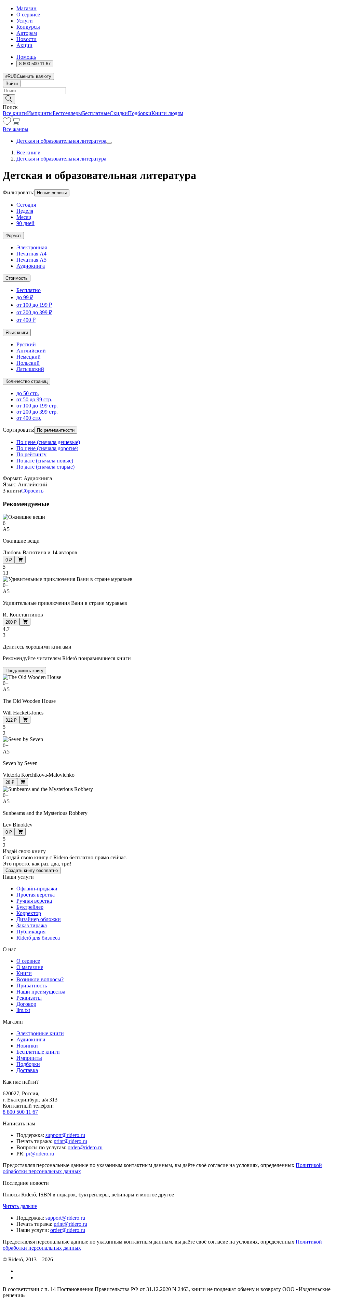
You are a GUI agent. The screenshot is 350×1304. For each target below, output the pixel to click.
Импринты (40, 113)
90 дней (25, 223)
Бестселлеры (67, 113)
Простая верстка (35, 895)
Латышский (30, 369)
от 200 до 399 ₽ (34, 312)
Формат (13, 235)
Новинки (27, 1046)
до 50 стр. (27, 393)
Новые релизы (52, 192)
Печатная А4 (31, 253)
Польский (28, 363)
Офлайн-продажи (36, 888)
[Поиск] (9, 99)
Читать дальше (20, 1206)
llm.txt (23, 1010)
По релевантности (56, 430)
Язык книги (16, 332)
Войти (11, 83)
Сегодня (26, 205)
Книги (24, 973)
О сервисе (28, 14)
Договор (26, 1004)
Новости (26, 39)
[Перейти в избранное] (7, 123)
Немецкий (28, 357)
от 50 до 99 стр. (34, 399)
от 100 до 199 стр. (37, 405)
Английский (31, 350)
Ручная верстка (34, 901)
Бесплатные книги (38, 1052)
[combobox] (175, 90)
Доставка (27, 1070)
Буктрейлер (29, 907)
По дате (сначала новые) (44, 460)
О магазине (29, 967)
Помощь (26, 57)
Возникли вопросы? (40, 979)
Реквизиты (29, 998)
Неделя (24, 211)
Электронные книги (40, 1033)
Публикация (30, 931)
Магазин (26, 8)
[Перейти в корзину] (15, 123)
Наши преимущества (40, 992)
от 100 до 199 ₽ (34, 305)
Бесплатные (96, 113)
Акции (24, 45)
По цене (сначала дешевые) (48, 442)
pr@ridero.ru (40, 1153)
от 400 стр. (28, 418)
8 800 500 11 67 (20, 1112)
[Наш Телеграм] (19, 1277)
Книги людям (167, 113)
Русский (26, 344)
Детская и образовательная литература (61, 141)
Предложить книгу (24, 670)
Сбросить (32, 491)
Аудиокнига (30, 266)
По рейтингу (31, 454)
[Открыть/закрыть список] (109, 143)
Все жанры (15, 129)
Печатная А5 (31, 260)
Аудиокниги (30, 1039)
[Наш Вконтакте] (20, 1271)
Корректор (28, 913)
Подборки (139, 113)
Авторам (26, 33)
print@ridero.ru (70, 1141)
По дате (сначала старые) (45, 467)
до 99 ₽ (24, 297)
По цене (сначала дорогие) (47, 448)
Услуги (24, 21)
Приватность (31, 985)
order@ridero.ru (85, 1147)
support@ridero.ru (65, 1135)
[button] (175, 98)
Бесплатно (28, 290)
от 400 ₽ (26, 320)
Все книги (15, 113)
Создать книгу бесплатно (31, 870)
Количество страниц (26, 381)
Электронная (31, 247)
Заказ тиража (31, 925)
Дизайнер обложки (38, 919)
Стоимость (16, 278)
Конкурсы (28, 27)
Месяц (23, 217)
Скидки (119, 113)
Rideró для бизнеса (38, 938)
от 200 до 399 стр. (37, 412)
